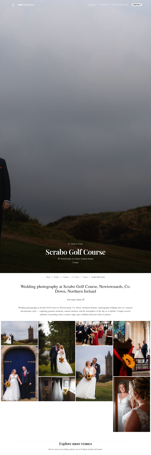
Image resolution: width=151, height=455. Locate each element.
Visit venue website (74, 299)
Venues (85, 277)
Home (48, 277)
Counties (66, 277)
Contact (136, 5)
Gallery (92, 5)
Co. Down (75, 277)
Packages (103, 5)
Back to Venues (77, 243)
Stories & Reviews (120, 5)
